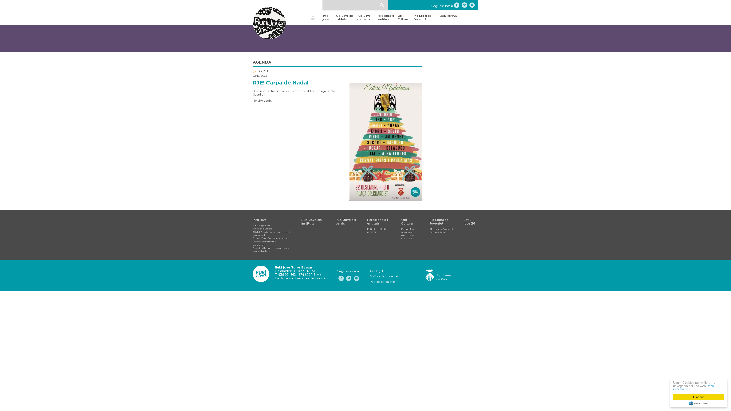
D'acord (698, 396)
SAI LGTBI (258, 244)
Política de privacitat (384, 276)
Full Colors (407, 238)
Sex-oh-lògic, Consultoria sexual (270, 238)
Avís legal (376, 271)
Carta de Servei (437, 232)
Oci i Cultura (403, 17)
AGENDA (262, 62)
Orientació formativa (264, 241)
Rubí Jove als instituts (344, 17)
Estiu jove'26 (448, 16)
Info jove (325, 17)
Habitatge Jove (261, 225)
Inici (316, 15)
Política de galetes (382, 282)
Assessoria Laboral (263, 228)
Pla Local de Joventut (422, 17)
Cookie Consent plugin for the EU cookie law (698, 403)
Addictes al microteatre (407, 234)
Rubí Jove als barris (363, 17)
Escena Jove (408, 229)
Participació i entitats (385, 17)
